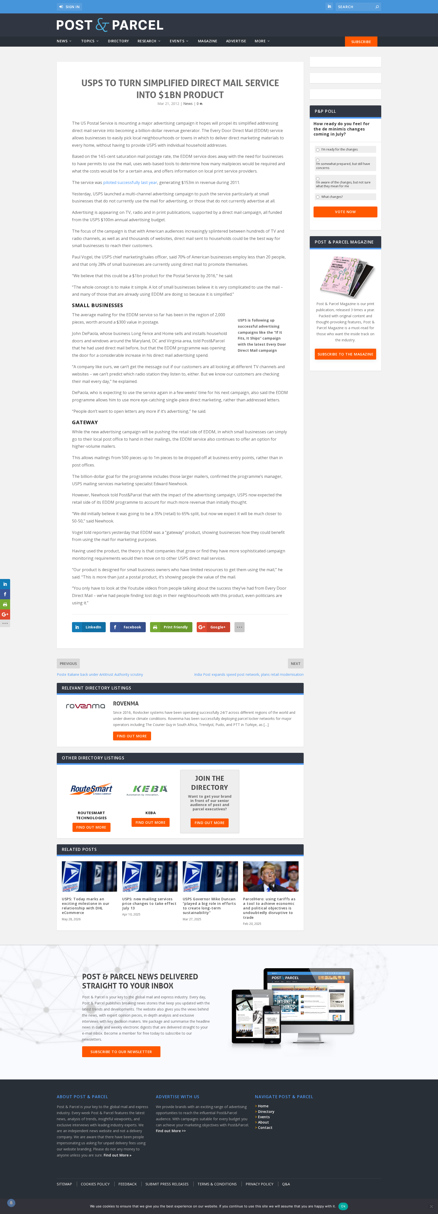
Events (177, 41)
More (260, 41)
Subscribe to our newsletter (121, 1051)
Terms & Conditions (217, 1184)
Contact (265, 1127)
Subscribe (361, 41)
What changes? (332, 197)
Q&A (286, 1184)
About (263, 1122)
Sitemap (64, 1184)
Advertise (236, 41)
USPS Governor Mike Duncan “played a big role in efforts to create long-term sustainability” (209, 906)
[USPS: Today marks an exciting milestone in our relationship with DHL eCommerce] (89, 877)
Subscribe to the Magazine (346, 354)
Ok (343, 1206)
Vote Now (345, 211)
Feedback (127, 1184)
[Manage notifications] (11, 1203)
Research (147, 41)
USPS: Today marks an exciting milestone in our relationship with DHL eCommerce (86, 906)
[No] (431, 1206)
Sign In (73, 6)
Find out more (132, 736)
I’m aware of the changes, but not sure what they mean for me (343, 184)
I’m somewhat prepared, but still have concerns (343, 166)
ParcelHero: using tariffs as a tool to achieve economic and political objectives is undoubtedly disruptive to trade (269, 908)
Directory (118, 41)
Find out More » (118, 1155)
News (62, 41)
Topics (88, 41)
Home (263, 1106)
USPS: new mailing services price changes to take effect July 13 (149, 903)
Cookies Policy (95, 1184)
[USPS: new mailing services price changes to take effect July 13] (149, 877)
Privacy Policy (259, 1184)
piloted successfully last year (130, 182)
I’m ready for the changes (339, 149)
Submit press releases (167, 1184)
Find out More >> (171, 1130)
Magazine (207, 41)
